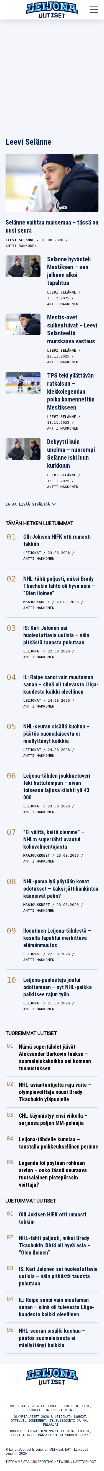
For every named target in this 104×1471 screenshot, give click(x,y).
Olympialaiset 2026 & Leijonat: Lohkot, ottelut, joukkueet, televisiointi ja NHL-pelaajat (50, 1420)
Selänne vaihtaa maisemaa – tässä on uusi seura (52, 226)
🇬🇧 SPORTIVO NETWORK (51, 1462)
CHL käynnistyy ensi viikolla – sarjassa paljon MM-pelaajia (53, 1119)
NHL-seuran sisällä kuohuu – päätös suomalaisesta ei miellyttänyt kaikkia (56, 733)
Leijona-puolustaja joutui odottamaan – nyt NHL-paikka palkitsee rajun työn (57, 987)
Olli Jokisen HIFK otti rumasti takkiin (57, 540)
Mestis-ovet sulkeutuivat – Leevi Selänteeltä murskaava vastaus (72, 329)
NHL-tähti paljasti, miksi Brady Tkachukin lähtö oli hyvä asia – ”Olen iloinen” (59, 586)
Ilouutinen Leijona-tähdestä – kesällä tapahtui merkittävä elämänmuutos (57, 937)
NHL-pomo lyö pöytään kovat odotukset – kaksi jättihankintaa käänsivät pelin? (60, 888)
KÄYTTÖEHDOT (84, 1462)
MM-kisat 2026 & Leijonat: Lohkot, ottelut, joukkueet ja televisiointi (51, 1408)
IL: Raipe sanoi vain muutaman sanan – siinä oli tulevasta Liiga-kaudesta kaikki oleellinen (60, 684)
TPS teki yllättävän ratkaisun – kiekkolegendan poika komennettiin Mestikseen (71, 391)
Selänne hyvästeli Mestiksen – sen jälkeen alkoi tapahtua (69, 271)
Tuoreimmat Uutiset (31, 1033)
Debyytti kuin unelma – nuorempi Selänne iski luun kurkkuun (71, 453)
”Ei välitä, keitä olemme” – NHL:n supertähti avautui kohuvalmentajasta (53, 839)
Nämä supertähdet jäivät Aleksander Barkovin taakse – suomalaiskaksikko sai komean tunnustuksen (55, 1057)
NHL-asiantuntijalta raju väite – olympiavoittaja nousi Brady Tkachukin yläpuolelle (55, 1092)
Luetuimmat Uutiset (31, 1201)
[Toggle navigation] (94, 10)
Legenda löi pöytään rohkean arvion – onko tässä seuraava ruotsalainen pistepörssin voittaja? (53, 1174)
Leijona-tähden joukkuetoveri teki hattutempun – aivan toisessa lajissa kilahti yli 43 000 (56, 786)
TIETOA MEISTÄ (17, 1462)
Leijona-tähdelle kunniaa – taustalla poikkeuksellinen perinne (58, 1143)
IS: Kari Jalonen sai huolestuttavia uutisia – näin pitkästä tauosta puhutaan (56, 635)
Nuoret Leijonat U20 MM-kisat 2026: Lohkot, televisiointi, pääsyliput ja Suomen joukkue (50, 1433)
